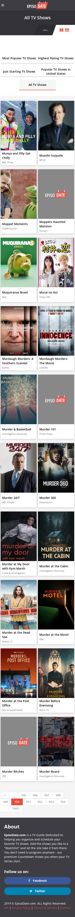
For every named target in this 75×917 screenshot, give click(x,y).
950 (17, 802)
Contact (65, 908)
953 (51, 802)
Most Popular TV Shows (19, 58)
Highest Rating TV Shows (56, 58)
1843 (15, 808)
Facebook (39, 881)
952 (40, 802)
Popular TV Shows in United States (55, 71)
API (6, 908)
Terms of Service (45, 908)
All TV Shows (37, 85)
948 (58, 795)
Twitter (39, 891)
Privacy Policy (21, 908)
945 (23, 795)
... (13, 795)
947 (46, 795)
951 (28, 802)
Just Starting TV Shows (19, 71)
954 (62, 802)
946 (35, 795)
